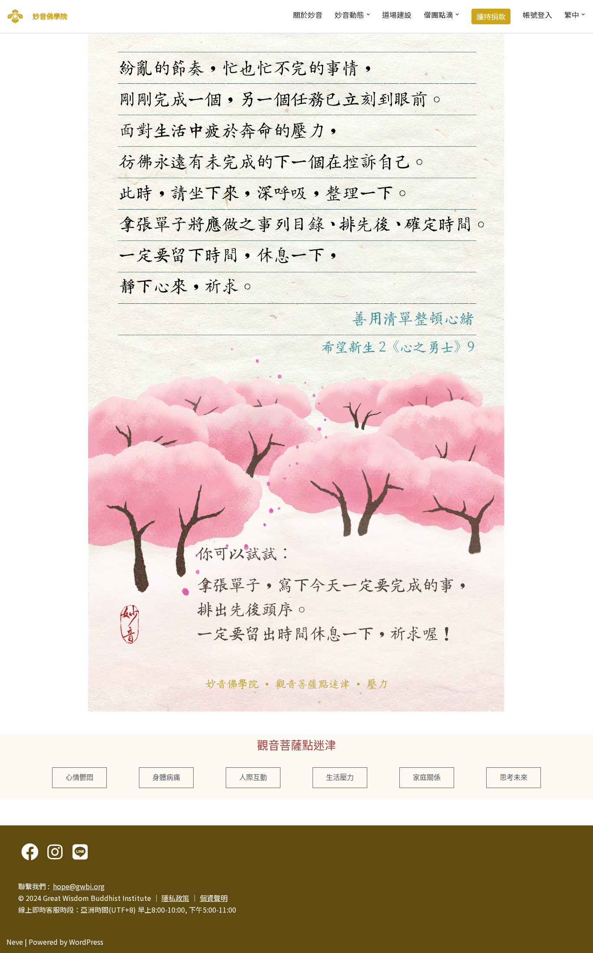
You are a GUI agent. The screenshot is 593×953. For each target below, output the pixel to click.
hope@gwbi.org (79, 886)
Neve (15, 942)
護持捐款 (491, 16)
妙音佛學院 (50, 16)
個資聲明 (213, 898)
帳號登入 (537, 15)
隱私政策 (175, 898)
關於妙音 (308, 15)
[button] (368, 14)
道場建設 (397, 15)
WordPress (86, 942)
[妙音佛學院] (15, 16)
